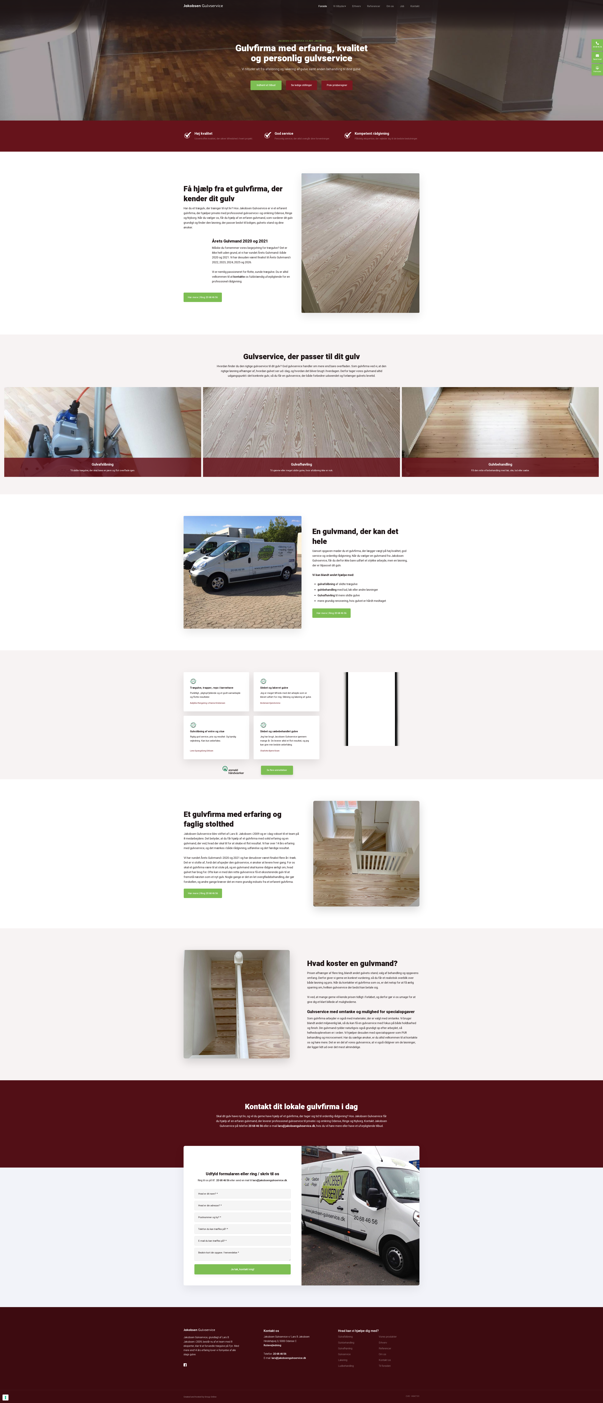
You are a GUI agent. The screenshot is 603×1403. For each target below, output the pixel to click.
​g (318, 590)
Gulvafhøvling (326, 595)
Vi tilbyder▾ (339, 6)
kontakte (239, 277)
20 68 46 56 (255, 1126)
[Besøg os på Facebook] (186, 1364)
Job (402, 6)
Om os (390, 6)
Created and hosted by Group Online (200, 1396)
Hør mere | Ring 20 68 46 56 (203, 297)
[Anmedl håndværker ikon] (233, 770)
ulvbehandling (328, 590)
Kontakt (414, 6)
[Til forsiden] (203, 5)
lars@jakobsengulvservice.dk (296, 1126)
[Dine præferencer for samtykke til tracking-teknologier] (5, 1397)
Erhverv (356, 6)
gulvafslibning (326, 584)
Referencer (373, 6)
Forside (322, 6)
